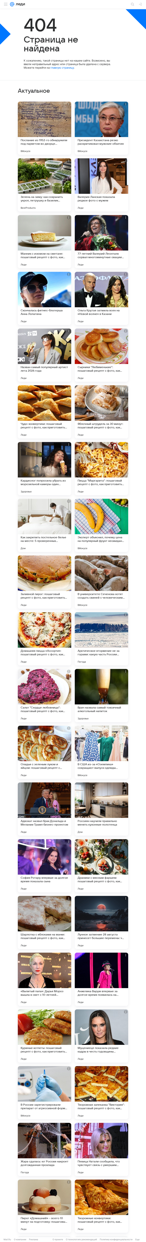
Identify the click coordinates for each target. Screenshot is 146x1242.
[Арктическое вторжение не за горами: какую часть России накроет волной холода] (101, 638)
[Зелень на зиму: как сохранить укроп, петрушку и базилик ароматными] (44, 185)
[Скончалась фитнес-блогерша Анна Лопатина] (44, 298)
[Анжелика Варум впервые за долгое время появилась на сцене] (101, 979)
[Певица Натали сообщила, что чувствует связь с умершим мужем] (101, 1149)
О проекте (58, 1239)
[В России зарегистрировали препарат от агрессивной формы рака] (44, 1092)
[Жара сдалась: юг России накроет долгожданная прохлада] (44, 1149)
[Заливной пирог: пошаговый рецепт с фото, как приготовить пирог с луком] (44, 582)
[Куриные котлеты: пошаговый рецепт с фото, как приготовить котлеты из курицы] (44, 1036)
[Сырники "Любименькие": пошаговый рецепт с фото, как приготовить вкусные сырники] (101, 355)
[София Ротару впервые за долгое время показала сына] (44, 865)
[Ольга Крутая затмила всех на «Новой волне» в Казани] (101, 298)
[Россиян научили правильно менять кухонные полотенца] (101, 809)
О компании (20, 1239)
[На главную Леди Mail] (19, 4)
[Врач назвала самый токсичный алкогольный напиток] (101, 695)
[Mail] (12, 4)
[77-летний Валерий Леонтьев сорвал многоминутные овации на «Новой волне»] (101, 241)
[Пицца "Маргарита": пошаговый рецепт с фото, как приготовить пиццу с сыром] (101, 468)
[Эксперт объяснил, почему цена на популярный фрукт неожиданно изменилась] (101, 525)
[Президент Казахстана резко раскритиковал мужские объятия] (101, 128)
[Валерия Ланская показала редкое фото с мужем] (101, 185)
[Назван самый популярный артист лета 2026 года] (44, 355)
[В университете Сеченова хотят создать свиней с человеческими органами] (101, 582)
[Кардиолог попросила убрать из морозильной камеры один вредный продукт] (44, 468)
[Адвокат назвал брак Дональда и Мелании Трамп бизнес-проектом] (44, 809)
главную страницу (62, 67)
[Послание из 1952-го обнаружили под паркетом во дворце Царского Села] (44, 128)
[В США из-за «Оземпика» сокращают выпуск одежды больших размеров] (101, 752)
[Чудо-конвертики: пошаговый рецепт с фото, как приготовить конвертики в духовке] (44, 411)
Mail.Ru (7, 1239)
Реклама (33, 1239)
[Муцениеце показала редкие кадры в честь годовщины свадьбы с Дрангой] (101, 1036)
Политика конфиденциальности (116, 1239)
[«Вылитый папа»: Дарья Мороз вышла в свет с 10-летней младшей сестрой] (44, 979)
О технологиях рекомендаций (81, 1239)
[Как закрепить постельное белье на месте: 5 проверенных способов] (44, 525)
